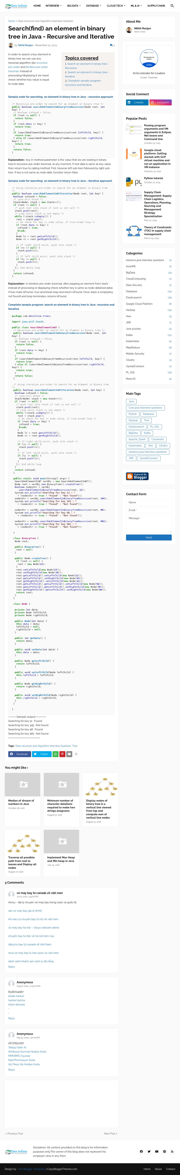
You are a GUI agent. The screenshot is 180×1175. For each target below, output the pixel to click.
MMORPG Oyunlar (19, 1055)
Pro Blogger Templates (32, 1169)
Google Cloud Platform (149, 303)
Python (133, 414)
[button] (172, 6)
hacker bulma (16, 1000)
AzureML (149, 266)
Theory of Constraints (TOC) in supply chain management (157, 231)
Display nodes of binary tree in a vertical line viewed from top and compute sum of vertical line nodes (98, 809)
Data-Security (149, 285)
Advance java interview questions (149, 260)
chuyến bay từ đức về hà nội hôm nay (31, 936)
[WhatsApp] (56, 754)
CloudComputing (149, 278)
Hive (149, 316)
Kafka (149, 335)
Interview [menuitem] (52, 5)
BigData (149, 272)
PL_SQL (149, 372)
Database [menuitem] (92, 5)
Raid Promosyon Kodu (21, 1060)
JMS (149, 322)
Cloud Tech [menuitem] (115, 5)
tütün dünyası (16, 1004)
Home (11, 21)
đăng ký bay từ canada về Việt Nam (29, 944)
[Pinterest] (62, 754)
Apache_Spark (137, 439)
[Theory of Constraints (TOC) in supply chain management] (134, 231)
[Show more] (76, 754)
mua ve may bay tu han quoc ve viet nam (33, 952)
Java (131, 401)
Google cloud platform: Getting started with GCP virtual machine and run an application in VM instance (157, 159)
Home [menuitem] (37, 5)
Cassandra (158, 439)
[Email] (69, 754)
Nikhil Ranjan (142, 28)
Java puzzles (149, 328)
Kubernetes (149, 341)
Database (149, 291)
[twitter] (149, 1152)
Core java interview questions (145, 407)
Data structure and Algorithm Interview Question (45, 21)
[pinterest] (165, 1152)
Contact (170, 1169)
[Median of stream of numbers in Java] (22, 784)
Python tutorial (153, 178)
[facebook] (141, 1152)
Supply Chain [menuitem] (156, 5)
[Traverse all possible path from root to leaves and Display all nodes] (22, 841)
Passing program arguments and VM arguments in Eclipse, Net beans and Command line (157, 132)
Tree (74, 746)
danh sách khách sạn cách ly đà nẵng (31, 961)
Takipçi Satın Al (17, 1047)
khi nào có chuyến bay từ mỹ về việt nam (33, 919)
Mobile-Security (149, 353)
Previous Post (15, 1133)
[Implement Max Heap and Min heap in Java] (61, 841)
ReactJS (149, 378)
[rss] (172, 1152)
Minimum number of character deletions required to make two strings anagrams (61, 806)
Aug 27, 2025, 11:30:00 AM (28, 986)
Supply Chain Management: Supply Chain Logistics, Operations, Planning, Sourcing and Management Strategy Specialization (158, 204)
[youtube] (157, 1152)
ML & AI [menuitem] (135, 5)
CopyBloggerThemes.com (62, 1169)
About (158, 1169)
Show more (139, 32)
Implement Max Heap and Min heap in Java (61, 859)
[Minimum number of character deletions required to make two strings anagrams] (61, 784)
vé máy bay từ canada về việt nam (40, 893)
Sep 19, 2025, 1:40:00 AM (28, 1037)
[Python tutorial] (134, 182)
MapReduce (149, 347)
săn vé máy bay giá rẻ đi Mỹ (25, 910)
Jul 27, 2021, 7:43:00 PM (27, 896)
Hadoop (149, 310)
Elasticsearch (149, 297)
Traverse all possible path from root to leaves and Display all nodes (22, 862)
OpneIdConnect (149, 366)
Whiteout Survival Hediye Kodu (27, 1051)
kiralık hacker (16, 996)
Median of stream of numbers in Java (21, 802)
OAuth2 (149, 360)
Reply (11, 966)
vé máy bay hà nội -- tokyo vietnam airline (33, 927)
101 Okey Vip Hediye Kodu (24, 1064)
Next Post (109, 1133)
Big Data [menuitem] (72, 5)
